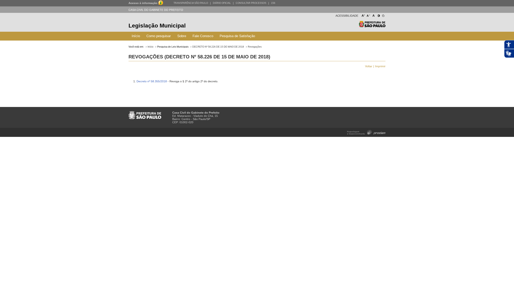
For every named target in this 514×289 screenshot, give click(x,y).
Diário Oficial (222, 3)
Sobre (181, 36)
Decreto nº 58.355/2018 (152, 81)
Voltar (368, 66)
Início (136, 36)
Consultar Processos (251, 3)
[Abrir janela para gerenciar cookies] (383, 15)
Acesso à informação (142, 3)
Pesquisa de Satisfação (237, 36)
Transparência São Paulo (190, 3)
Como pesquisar (158, 36)
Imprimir (380, 66)
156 (273, 3)
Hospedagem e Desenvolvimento (366, 132)
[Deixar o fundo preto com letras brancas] (378, 15)
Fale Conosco (203, 36)
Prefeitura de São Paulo (372, 26)
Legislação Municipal (157, 25)
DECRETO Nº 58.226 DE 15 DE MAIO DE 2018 (218, 46)
